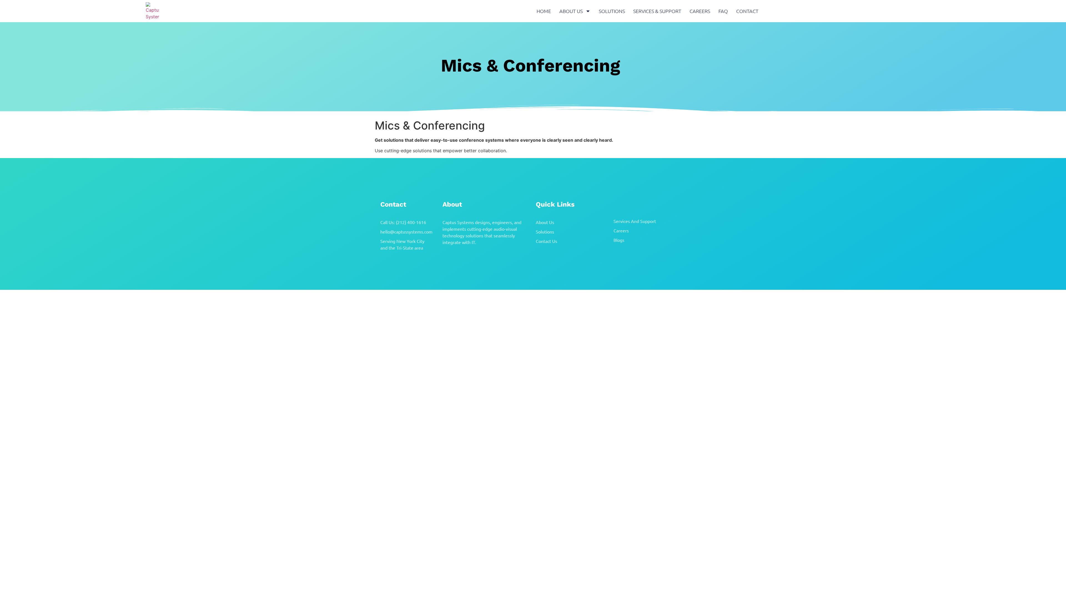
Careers (700, 11)
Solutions (612, 11)
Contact (747, 11)
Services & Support (657, 11)
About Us (571, 11)
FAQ (723, 11)
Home (544, 11)
